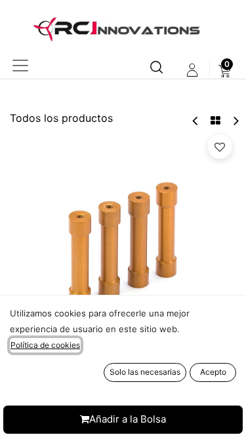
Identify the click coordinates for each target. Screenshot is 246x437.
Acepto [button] (213, 372)
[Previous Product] (196, 121)
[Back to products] (215, 120)
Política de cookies (45, 345)
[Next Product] (235, 121)
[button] (220, 146)
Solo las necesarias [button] (145, 372)
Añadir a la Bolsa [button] (127, 419)
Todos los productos (61, 117)
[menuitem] (224, 70)
